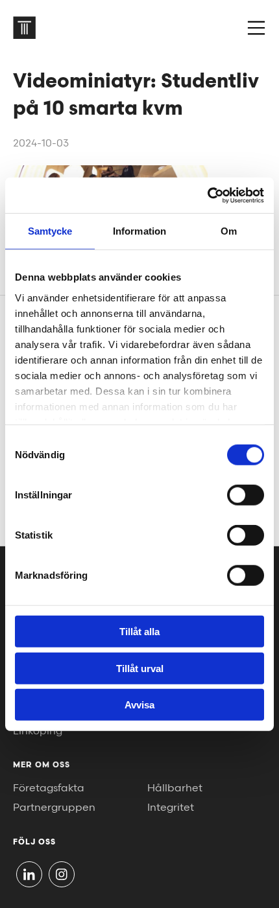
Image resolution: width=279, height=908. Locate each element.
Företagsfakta (48, 788)
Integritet (170, 808)
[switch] (245, 495)
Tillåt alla (139, 631)
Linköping (37, 731)
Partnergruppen (54, 808)
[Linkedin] (29, 874)
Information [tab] (139, 231)
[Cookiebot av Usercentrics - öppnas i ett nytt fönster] (207, 195)
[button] (256, 28)
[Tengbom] (24, 27)
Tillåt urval (140, 667)
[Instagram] (62, 874)
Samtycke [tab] (50, 231)
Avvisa (139, 704)
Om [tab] (229, 231)
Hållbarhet (174, 788)
